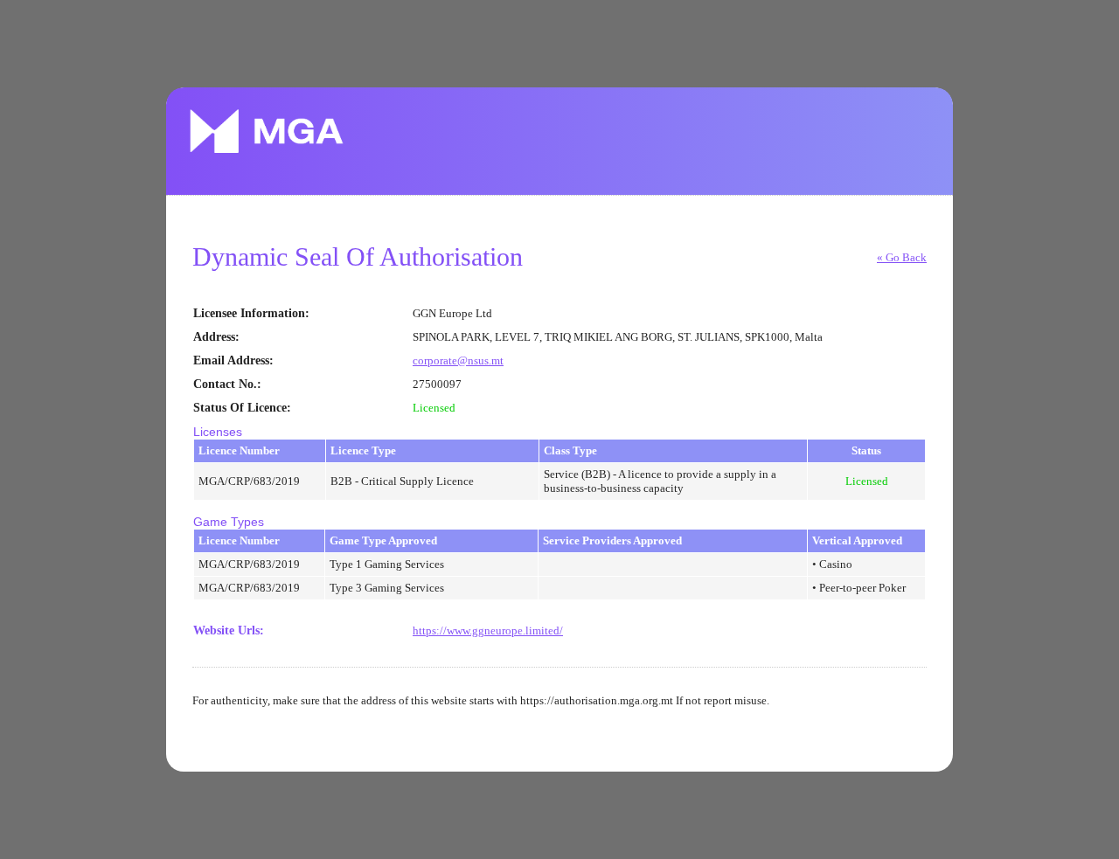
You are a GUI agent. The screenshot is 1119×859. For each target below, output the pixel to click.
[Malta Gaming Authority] (266, 131)
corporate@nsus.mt (458, 360)
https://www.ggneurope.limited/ (488, 630)
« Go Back (902, 257)
